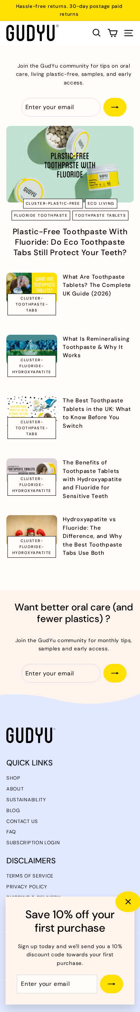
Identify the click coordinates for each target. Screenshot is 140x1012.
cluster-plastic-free (53, 203)
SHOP (13, 778)
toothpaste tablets (100, 215)
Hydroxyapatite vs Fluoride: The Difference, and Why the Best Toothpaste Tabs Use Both (92, 536)
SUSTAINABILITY (26, 799)
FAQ (11, 832)
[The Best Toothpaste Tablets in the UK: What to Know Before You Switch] (31, 411)
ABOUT (15, 789)
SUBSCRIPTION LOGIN (33, 842)
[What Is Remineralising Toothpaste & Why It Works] (31, 350)
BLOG (13, 810)
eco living (101, 203)
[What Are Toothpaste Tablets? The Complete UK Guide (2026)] (31, 288)
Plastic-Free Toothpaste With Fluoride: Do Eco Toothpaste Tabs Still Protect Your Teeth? (70, 242)
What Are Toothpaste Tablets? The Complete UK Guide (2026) (97, 285)
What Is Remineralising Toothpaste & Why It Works (96, 347)
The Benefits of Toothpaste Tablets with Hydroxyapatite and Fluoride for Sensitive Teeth (92, 479)
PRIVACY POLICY (26, 886)
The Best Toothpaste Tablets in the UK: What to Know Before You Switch (97, 413)
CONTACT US (22, 821)
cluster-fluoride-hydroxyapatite (32, 366)
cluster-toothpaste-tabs (32, 304)
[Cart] (112, 33)
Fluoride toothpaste (41, 215)
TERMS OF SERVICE (29, 876)
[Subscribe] (111, 984)
